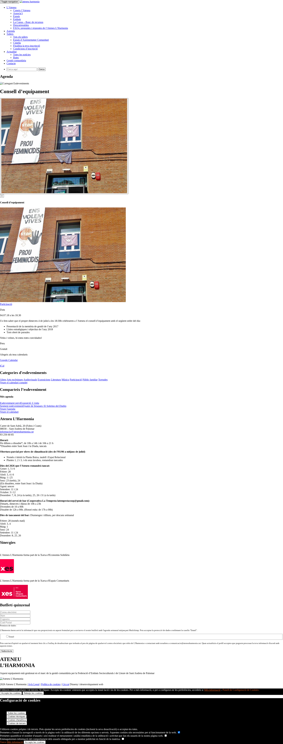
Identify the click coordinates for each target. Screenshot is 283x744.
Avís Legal (33, 684)
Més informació (212, 689)
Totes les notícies (22, 54)
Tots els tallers (20, 37)
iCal (2, 365)
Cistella (17, 42)
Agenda (11, 31)
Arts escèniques (15, 379)
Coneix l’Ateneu (21, 10)
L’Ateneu (11, 7)
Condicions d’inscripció (25, 48)
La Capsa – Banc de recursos (28, 22)
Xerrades (103, 379)
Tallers (10, 34)
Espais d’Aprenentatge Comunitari (31, 39)
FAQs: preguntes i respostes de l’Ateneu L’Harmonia (40, 28)
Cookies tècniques (16, 716)
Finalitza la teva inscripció (26, 45)
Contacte (11, 63)
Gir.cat (65, 684)
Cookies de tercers (17, 723)
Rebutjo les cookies (33, 693)
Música (65, 379)
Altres (3, 379)
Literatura (56, 379)
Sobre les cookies (16, 713)
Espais (16, 16)
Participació (6, 304)
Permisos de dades (8, 625)
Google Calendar (9, 360)
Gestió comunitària (16, 60)
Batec (16, 57)
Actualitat (12, 51)
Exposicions (44, 379)
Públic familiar (90, 379)
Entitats (17, 19)
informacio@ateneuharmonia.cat (17, 431)
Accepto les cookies (11, 693)
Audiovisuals (30, 379)
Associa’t (18, 13)
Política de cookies (50, 684)
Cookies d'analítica (17, 720)
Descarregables (21, 25)
